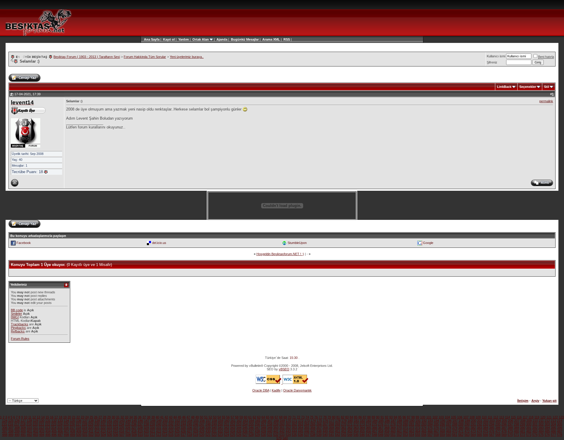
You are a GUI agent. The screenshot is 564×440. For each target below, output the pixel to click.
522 (214, 434)
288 (454, 424)
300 (528, 424)
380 (461, 427)
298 (516, 424)
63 (259, 417)
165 (257, 420)
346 (251, 427)
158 (214, 420)
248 (208, 424)
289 (461, 424)
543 (343, 434)
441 (275, 431)
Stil (546, 86)
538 (312, 434)
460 (393, 431)
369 (393, 427)
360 (337, 427)
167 (270, 420)
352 (288, 427)
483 (535, 431)
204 (498, 420)
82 (342, 417)
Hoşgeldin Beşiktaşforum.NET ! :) (280, 254)
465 (424, 431)
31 (118, 417)
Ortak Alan (200, 39)
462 (405, 431)
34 (131, 417)
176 (325, 420)
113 (501, 417)
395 (553, 427)
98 (413, 417)
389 (516, 427)
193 (430, 420)
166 (263, 420)
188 (399, 420)
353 (294, 427)
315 (60, 427)
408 (72, 431)
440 (269, 431)
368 (387, 427)
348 (263, 427)
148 (152, 420)
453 (349, 431)
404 (48, 431)
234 (121, 424)
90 (378, 417)
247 (201, 424)
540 (325, 434)
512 (152, 434)
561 (454, 434)
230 (97, 424)
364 (362, 427)
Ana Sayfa (152, 39)
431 (214, 431)
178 (337, 420)
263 (300, 424)
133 (60, 420)
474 (479, 431)
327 (134, 427)
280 (405, 424)
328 (140, 427)
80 (333, 417)
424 (171, 431)
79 (329, 417)
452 (343, 431)
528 (251, 434)
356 (312, 427)
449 (325, 431)
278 (393, 424)
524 (226, 434)
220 (35, 424)
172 (300, 420)
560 (448, 434)
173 (307, 420)
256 (257, 424)
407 (66, 431)
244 (183, 424)
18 (60, 417)
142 (115, 420)
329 (146, 427)
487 (559, 431)
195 (442, 420)
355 (306, 427)
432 (220, 431)
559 (442, 434)
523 (220, 434)
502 (91, 434)
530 (263, 434)
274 (368, 424)
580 (285, 438)
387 (504, 427)
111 (490, 417)
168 (276, 420)
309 (23, 427)
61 (250, 417)
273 (362, 424)
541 (331, 434)
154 (189, 420)
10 (25, 417)
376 (436, 427)
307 (11, 427)
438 (257, 431)
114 (507, 417)
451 (337, 431)
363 (356, 427)
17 (56, 417)
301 (535, 424)
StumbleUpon (297, 243)
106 (459, 417)
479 (510, 431)
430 (208, 431)
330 (152, 427)
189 (405, 420)
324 (115, 427)
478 (504, 431)
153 (183, 420)
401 (29, 431)
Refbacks (18, 331)
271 (349, 424)
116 (519, 417)
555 (417, 434)
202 (486, 420)
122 (555, 417)
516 (177, 434)
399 (17, 431)
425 (177, 431)
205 (504, 420)
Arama (267, 39)
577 (553, 434)
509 (134, 434)
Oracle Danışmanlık (297, 390)
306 (4, 427)
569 (504, 434)
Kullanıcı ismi (496, 56)
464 (417, 431)
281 (411, 424)
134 (66, 420)
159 (220, 420)
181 (356, 420)
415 (115, 431)
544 (349, 434)
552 (399, 434)
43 (170, 417)
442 (282, 431)
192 (424, 420)
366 (374, 427)
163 (245, 420)
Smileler (16, 313)
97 (408, 417)
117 (525, 417)
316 (66, 427)
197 (455, 420)
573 (528, 434)
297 (510, 424)
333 (171, 427)
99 (417, 417)
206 (510, 420)
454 (356, 431)
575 (541, 434)
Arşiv (535, 400)
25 (91, 417)
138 (91, 420)
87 (364, 417)
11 (29, 417)
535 (294, 434)
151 (171, 420)
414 (109, 431)
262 (294, 424)
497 (60, 434)
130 (41, 420)
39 (153, 417)
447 (312, 431)
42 (166, 417)
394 (547, 427)
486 (553, 431)
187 (393, 420)
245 (189, 424)
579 (279, 438)
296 (504, 424)
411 (90, 431)
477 (498, 431)
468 (442, 431)
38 (148, 417)
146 (140, 420)
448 (319, 431)
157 (208, 420)
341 (220, 427)
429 (201, 431)
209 (529, 420)
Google (428, 243)
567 (491, 434)
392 (535, 427)
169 (282, 420)
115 (513, 417)
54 (219, 417)
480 (516, 431)
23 (82, 417)
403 (41, 431)
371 (405, 427)
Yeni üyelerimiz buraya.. (187, 56)
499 (72, 434)
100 (422, 417)
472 (467, 431)
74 (307, 417)
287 (448, 424)
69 (285, 417)
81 (338, 417)
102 (435, 417)
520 (201, 434)
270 (343, 424)
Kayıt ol (169, 39)
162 (239, 420)
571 (516, 434)
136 (78, 420)
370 (399, 427)
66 (272, 417)
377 (442, 427)
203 (492, 420)
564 (473, 434)
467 (436, 431)
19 (65, 417)
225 (66, 424)
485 (547, 431)
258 (269, 424)
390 (522, 427)
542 (337, 434)
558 (436, 434)
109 (478, 417)
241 (164, 424)
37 (144, 417)
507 (122, 434)
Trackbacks (19, 324)
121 (549, 417)
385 (491, 427)
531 (269, 434)
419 (140, 431)
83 (347, 417)
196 (448, 420)
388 (510, 427)
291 (473, 424)
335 (183, 427)
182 (362, 420)
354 (300, 427)
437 (251, 431)
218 (23, 424)
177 (331, 420)
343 (232, 427)
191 (418, 420)
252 (232, 424)
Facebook (23, 243)
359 (331, 427)
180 (350, 420)
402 (35, 431)
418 (134, 431)
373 (417, 427)
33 (126, 417)
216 (10, 424)
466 (430, 431)
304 (553, 424)
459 (387, 431)
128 (29, 420)
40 (157, 417)
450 (331, 431)
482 (528, 431)
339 (208, 427)
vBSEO (284, 369)
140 (103, 420)
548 (374, 434)
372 (411, 427)
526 (238, 434)
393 (541, 427)
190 (411, 420)
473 (473, 431)
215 (4, 424)
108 (472, 417)
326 (127, 427)
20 (69, 417)
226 (72, 424)
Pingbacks (18, 327)
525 (232, 434)
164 (251, 420)
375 (430, 427)
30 (113, 417)
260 (282, 424)
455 (362, 431)
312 (41, 427)
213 (553, 420)
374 (424, 427)
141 (109, 420)
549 (380, 434)
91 (382, 417)
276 (380, 424)
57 (232, 417)
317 (72, 427)
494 (41, 434)
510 (140, 434)
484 (541, 431)
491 (23, 434)
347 (257, 427)
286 (442, 424)
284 (430, 424)
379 (454, 427)
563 (467, 434)
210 (535, 420)
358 (325, 427)
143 (122, 420)
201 (479, 420)
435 (238, 431)
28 (104, 417)
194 (436, 420)
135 (72, 420)
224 (60, 424)
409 (78, 431)
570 (510, 434)
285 (436, 424)
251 (226, 424)
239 (152, 424)
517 (183, 434)
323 (109, 427)
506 (115, 434)
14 (43, 417)
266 (319, 424)
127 (23, 420)
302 (541, 424)
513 (158, 434)
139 (97, 420)
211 (541, 420)
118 (530, 417)
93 (391, 417)
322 (103, 427)
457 (374, 431)
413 (103, 431)
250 (220, 424)
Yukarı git (549, 400)
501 (85, 434)
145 (134, 420)
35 (135, 417)
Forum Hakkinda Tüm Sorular (145, 56)
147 (146, 420)
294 (491, 424)
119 (536, 417)
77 (320, 417)
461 (399, 431)
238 (146, 424)
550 (387, 434)
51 (206, 417)
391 (528, 427)
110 (484, 417)
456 (368, 431)
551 (393, 434)
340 (214, 427)
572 (522, 434)
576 (547, 434)
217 (16, 424)
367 (380, 427)
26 (96, 417)
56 (228, 417)
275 (374, 424)
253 (238, 424)
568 (498, 434)
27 (100, 417)
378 (448, 427)
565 (479, 434)
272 (356, 424)
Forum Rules (20, 338)
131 (48, 420)
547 (368, 434)
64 (263, 417)
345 (245, 427)
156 (202, 420)
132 (54, 420)
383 (479, 427)
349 (269, 427)
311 (35, 427)
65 (267, 417)
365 (368, 427)
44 (175, 417)
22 (78, 417)
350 (275, 427)
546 (362, 434)
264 (306, 424)
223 (53, 424)
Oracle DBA (260, 390)
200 (473, 420)
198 (461, 420)
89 (373, 417)
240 (158, 424)
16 (51, 417)
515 (171, 434)
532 (275, 434)
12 (34, 417)
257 (263, 424)
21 (73, 417)
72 (298, 417)
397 (4, 431)
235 (127, 424)
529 (257, 434)
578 (559, 434)
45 (179, 417)
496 (54, 434)
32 (122, 417)
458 (380, 431)
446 (306, 431)
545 (356, 434)
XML (276, 39)
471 (461, 431)
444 (294, 431)
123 (561, 417)
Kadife (276, 390)
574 (535, 434)
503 (97, 434)
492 (29, 434)
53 (214, 417)
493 (35, 434)
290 (467, 424)
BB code (17, 310)
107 (466, 417)
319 (84, 427)
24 (87, 417)
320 (90, 427)
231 (103, 424)
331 (158, 427)
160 (226, 420)
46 (184, 417)
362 (349, 427)
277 (387, 424)
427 (189, 431)
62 (254, 417)
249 (214, 424)
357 (319, 427)
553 (405, 434)
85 (355, 417)
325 (121, 427)
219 (29, 424)
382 (473, 427)
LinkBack (504, 86)
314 (53, 427)
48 (192, 417)
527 (245, 434)
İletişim (522, 400)
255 (251, 424)
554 (411, 434)
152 (177, 420)
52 (210, 417)
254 (245, 424)
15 (47, 417)
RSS (286, 39)
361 (343, 427)
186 (387, 420)
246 (195, 424)
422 (158, 431)
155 (196, 420)
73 (303, 417)
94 (395, 417)
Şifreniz (492, 62)
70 (289, 417)
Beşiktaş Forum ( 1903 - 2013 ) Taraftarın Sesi (86, 56)
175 (319, 420)
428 (195, 431)
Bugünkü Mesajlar (245, 39)
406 (60, 431)
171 (294, 420)
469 (448, 431)
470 (454, 431)
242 (171, 424)
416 (121, 431)
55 (223, 417)
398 (11, 431)
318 (78, 427)
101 (429, 417)
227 (78, 424)
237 (140, 424)
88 (369, 417)
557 (430, 434)
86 (360, 417)
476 (491, 431)
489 (11, 434)
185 (381, 420)
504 (103, 434)
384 (485, 427)
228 (84, 424)
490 (17, 434)
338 (201, 427)
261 (288, 424)
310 (29, 427)
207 (516, 420)
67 (276, 417)
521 (208, 434)
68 (281, 417)
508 (128, 434)
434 (232, 431)
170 (288, 420)
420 (146, 431)
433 (226, 431)
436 (245, 431)
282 (417, 424)
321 (97, 427)
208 (523, 420)
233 (115, 424)
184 (374, 420)
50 (201, 417)
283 (424, 424)
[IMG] (15, 317)
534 (288, 434)
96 (404, 417)
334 (177, 427)
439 (263, 431)
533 (282, 434)
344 (238, 427)
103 (441, 417)
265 (312, 424)
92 (386, 417)
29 (109, 417)
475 (485, 431)
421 (152, 431)
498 (66, 434)
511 (146, 434)
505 (109, 434)
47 (188, 417)
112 (495, 417)
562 (461, 434)
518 (189, 434)
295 (498, 424)
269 (337, 424)
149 (159, 420)
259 (275, 424)
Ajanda (221, 39)
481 (522, 431)
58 (237, 417)
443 (288, 431)
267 (325, 424)
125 (11, 420)
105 (453, 417)
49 (197, 417)
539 (319, 434)
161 (233, 420)
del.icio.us (159, 243)
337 (195, 427)
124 (4, 420)
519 (195, 434)
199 (467, 420)
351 (282, 427)
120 (542, 417)
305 (559, 424)
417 (127, 431)
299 (522, 424)
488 (4, 434)
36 (140, 417)
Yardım (183, 39)
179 (344, 420)
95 (400, 417)
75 (311, 417)
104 (447, 417)
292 (479, 424)
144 (128, 420)
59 (241, 417)
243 (177, 424)
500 (78, 434)
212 (547, 420)
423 (164, 431)
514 (164, 434)
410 (85, 431)
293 (485, 424)
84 (351, 417)
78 (325, 417)
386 (498, 427)
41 (162, 417)
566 (485, 434)
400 (23, 431)
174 (313, 420)
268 (331, 424)
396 (559, 427)
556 (424, 434)
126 (17, 420)
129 (35, 420)
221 (41, 424)
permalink (546, 101)
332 (164, 427)
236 (134, 424)
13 (38, 417)
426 (183, 431)
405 (54, 431)
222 (47, 424)
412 (97, 431)
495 (48, 434)
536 (300, 434)
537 (306, 434)
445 (300, 431)
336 (189, 427)
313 (47, 427)
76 (316, 417)
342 (226, 427)
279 (399, 424)
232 (109, 424)
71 (294, 417)
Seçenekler (527, 86)
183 (368, 420)
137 (85, 420)
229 (90, 424)
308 (17, 427)
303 (547, 424)
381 (467, 427)
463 (411, 431)
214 (559, 420)
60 (245, 417)
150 (165, 420)
